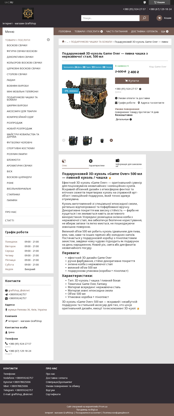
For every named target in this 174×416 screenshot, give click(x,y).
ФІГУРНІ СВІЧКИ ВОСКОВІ (22, 51)
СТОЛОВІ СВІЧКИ (17, 74)
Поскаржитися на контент (88, 412)
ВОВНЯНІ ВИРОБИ (18, 86)
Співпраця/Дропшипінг (59, 382)
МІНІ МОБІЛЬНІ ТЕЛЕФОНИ (22, 91)
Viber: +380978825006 (15, 386)
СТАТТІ (9, 220)
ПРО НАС (11, 212)
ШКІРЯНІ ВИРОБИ (17, 105)
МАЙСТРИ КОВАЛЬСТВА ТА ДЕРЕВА (23, 135)
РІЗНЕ (10, 183)
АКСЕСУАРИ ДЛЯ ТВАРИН (22, 111)
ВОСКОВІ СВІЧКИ (17, 45)
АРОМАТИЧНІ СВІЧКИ (19, 165)
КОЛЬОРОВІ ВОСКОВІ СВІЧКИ (24, 62)
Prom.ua (103, 406)
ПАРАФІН (12, 200)
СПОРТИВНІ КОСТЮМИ (20, 148)
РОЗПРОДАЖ (14, 123)
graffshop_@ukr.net (19, 290)
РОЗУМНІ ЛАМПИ (17, 154)
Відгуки (50, 390)
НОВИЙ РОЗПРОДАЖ (19, 128)
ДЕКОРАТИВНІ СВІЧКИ (20, 57)
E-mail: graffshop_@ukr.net (18, 394)
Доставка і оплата (56, 377)
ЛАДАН (11, 80)
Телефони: (9, 373)
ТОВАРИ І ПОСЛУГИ (87, 31)
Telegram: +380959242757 (18, 390)
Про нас (50, 373)
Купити (133, 81)
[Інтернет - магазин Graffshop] (28, 13)
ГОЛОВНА (65, 31)
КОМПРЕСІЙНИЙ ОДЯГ (20, 117)
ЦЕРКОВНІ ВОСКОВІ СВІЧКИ (23, 68)
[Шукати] (144, 18)
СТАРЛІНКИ (13, 194)
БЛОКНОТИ (13, 160)
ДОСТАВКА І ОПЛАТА (144, 31)
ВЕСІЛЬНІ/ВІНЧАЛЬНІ (19, 189)
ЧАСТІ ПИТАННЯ (117, 31)
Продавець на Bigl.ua (87, 409)
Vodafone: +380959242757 (18, 377)
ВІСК (9, 171)
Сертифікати (53, 394)
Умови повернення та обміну (63, 386)
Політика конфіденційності (116, 412)
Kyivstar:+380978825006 (17, 382)
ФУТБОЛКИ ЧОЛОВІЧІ (19, 142)
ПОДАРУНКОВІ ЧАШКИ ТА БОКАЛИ (91, 41)
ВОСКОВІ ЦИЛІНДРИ (19, 177)
